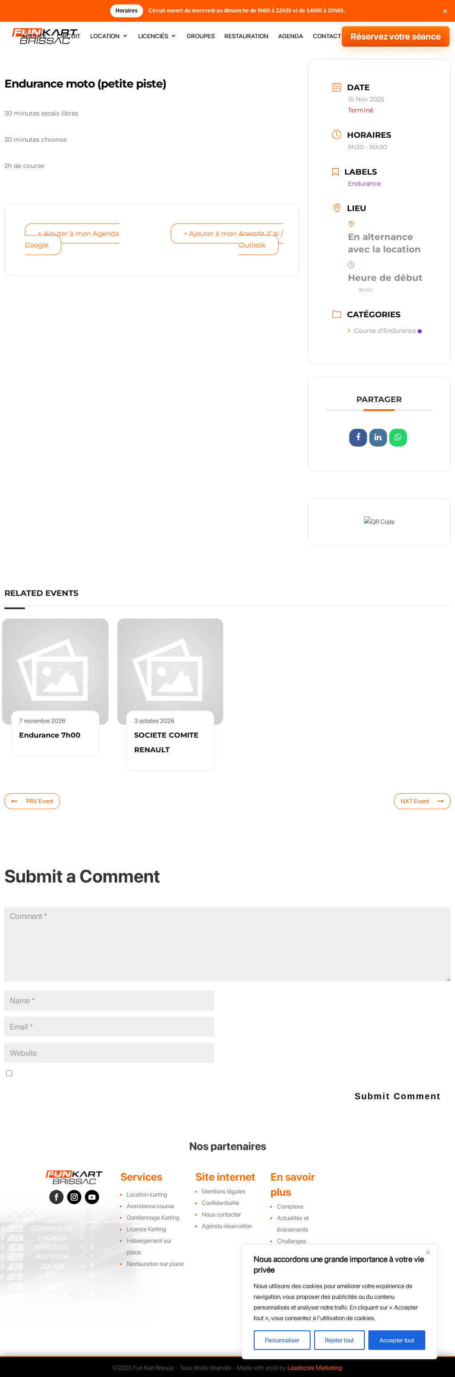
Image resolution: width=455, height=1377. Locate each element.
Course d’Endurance (385, 331)
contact (327, 36)
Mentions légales (224, 1191)
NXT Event (415, 801)
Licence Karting (146, 1229)
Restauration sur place (155, 1263)
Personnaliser (282, 1340)
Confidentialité (220, 1202)
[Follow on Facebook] (56, 1197)
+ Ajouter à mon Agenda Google (72, 239)
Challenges (292, 1241)
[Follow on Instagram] (74, 1197)
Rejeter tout (339, 1340)
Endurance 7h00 (49, 735)
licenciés (153, 36)
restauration (246, 36)
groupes (201, 36)
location (105, 36)
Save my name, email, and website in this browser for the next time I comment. (114, 1074)
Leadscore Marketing (314, 1367)
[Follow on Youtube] (92, 1197)
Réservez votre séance (396, 36)
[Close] (428, 1252)
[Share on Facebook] (358, 438)
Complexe (290, 1206)
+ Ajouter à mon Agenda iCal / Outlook (233, 239)
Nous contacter (221, 1214)
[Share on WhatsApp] (398, 438)
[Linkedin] (378, 438)
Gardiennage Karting (153, 1217)
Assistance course (150, 1205)
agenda (290, 36)
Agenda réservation (227, 1225)
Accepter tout (396, 1340)
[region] (339, 1302)
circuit (68, 36)
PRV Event (39, 801)
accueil (34, 36)
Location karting (147, 1194)
